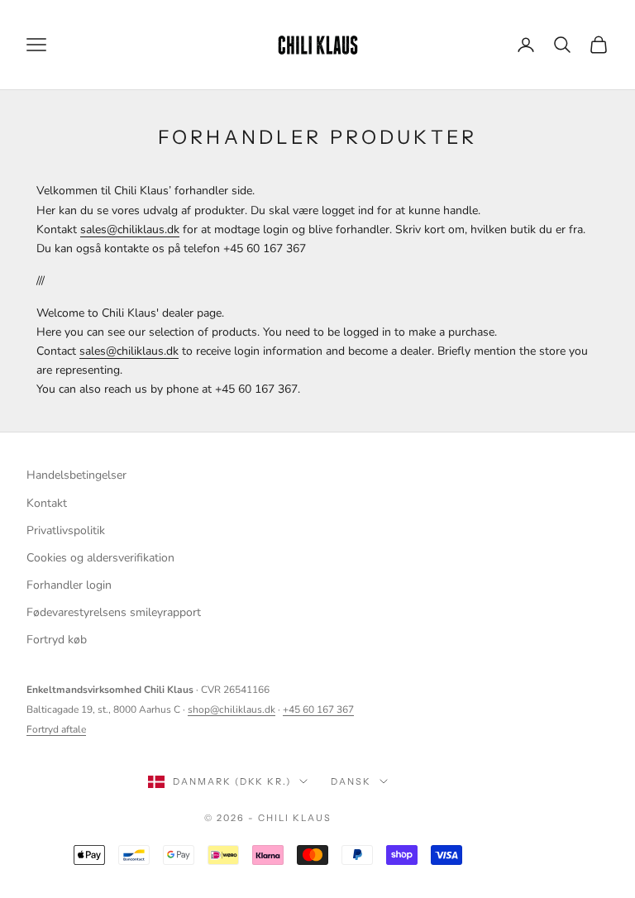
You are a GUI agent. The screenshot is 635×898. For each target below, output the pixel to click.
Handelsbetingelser (76, 475)
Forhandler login (69, 585)
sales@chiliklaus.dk (129, 229)
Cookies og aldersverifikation (100, 558)
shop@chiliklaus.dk (231, 709)
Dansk (351, 781)
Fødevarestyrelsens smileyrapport (113, 612)
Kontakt (46, 503)
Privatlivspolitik (65, 530)
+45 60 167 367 (318, 709)
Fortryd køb (56, 639)
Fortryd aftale (56, 729)
